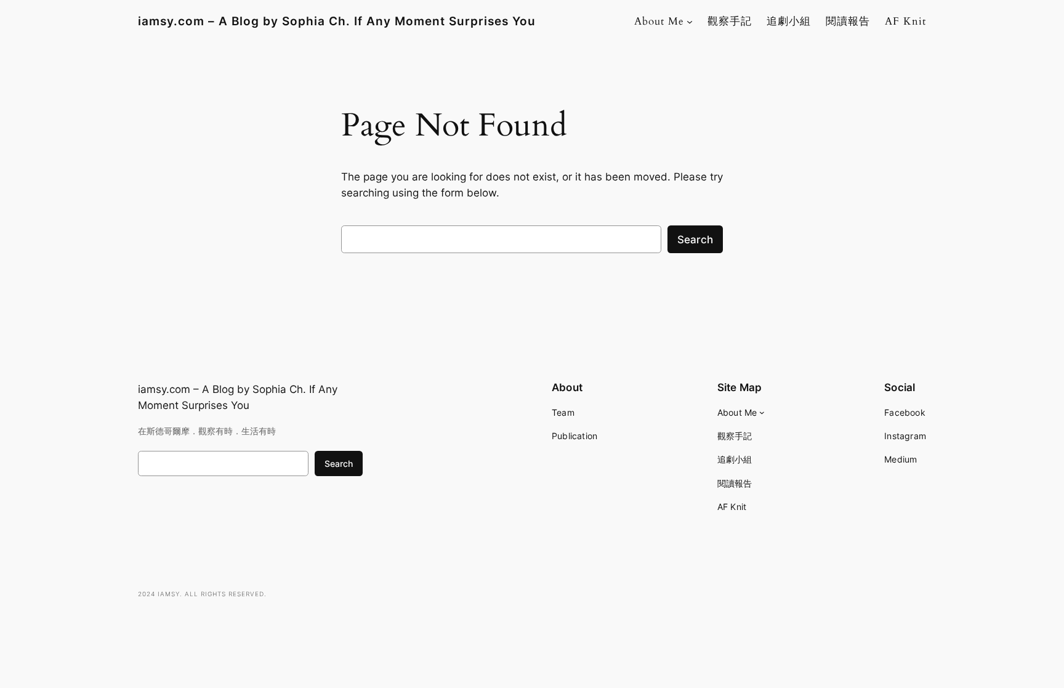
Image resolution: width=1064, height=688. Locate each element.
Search (695, 239)
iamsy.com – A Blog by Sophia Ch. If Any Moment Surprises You (337, 21)
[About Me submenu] (690, 21)
